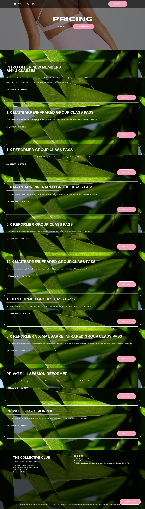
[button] (18, 4)
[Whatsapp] (27, 4)
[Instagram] (33, 4)
